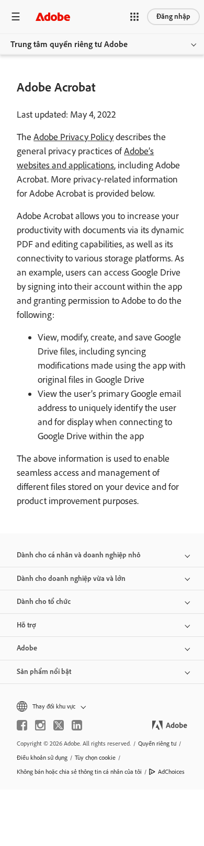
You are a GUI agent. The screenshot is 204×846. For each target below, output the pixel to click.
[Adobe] (52, 16)
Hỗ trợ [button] (26, 625)
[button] (134, 16)
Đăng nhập (173, 16)
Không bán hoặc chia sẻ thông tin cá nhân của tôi (79, 771)
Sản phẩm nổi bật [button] (44, 671)
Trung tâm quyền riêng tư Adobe (69, 44)
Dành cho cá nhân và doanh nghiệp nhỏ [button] (79, 555)
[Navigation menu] (15, 16)
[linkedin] (77, 725)
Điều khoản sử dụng (42, 757)
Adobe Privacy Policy (73, 137)
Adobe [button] (27, 648)
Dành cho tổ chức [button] (44, 601)
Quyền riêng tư (157, 743)
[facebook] (22, 725)
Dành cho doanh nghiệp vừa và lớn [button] (71, 578)
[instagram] (40, 725)
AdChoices (171, 771)
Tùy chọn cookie (95, 757)
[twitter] (58, 725)
